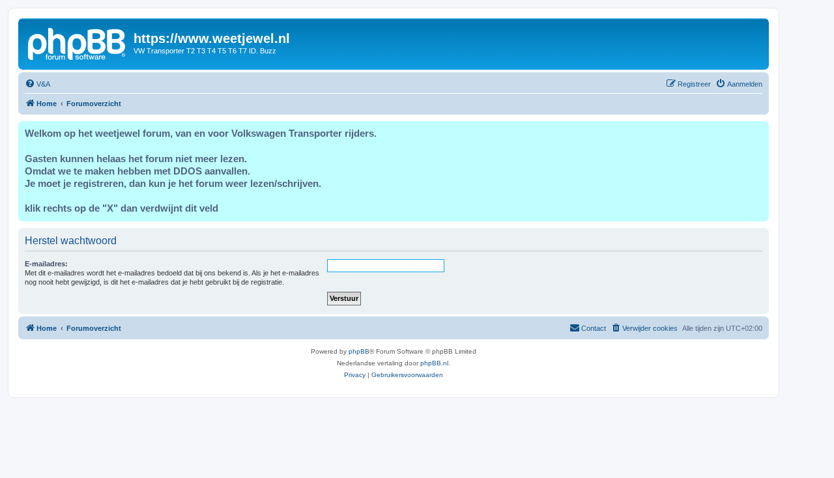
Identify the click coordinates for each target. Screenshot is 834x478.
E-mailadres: (46, 264)
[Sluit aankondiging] (758, 131)
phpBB (359, 351)
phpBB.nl (434, 363)
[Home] (78, 42)
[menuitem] (37, 84)
